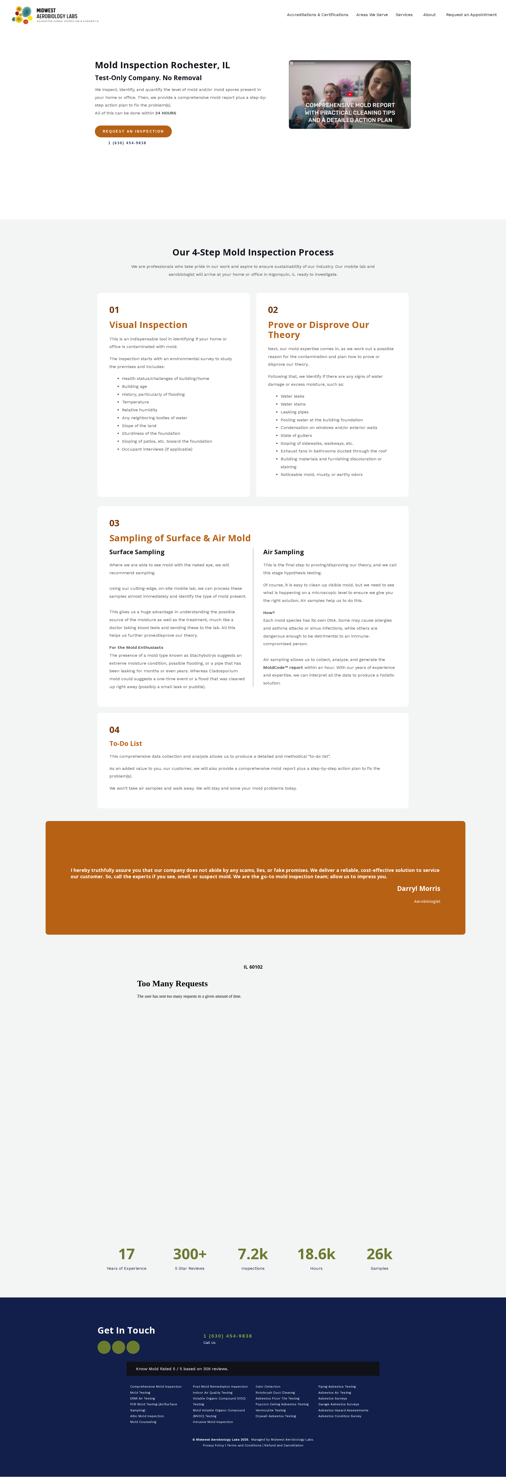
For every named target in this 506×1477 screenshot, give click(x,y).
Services (404, 14)
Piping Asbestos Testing (337, 1386)
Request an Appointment (471, 14)
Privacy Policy (213, 1445)
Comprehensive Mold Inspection (156, 1386)
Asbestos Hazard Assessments (343, 1410)
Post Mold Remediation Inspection (220, 1386)
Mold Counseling (143, 1422)
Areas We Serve (372, 14)
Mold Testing (140, 1392)
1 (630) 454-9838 (227, 1336)
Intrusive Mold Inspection (213, 1422)
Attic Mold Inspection (147, 1416)
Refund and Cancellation (283, 1445)
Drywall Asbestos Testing (276, 1416)
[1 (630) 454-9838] (188, 1339)
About (429, 14)
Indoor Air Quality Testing (212, 1392)
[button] (405, 15)
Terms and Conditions (244, 1445)
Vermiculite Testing (271, 1410)
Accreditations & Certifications (317, 14)
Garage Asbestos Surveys (338, 1404)
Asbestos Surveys (332, 1398)
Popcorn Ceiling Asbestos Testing (282, 1404)
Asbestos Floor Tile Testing (277, 1398)
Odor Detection (268, 1386)
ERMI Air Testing (142, 1398)
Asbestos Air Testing (334, 1392)
